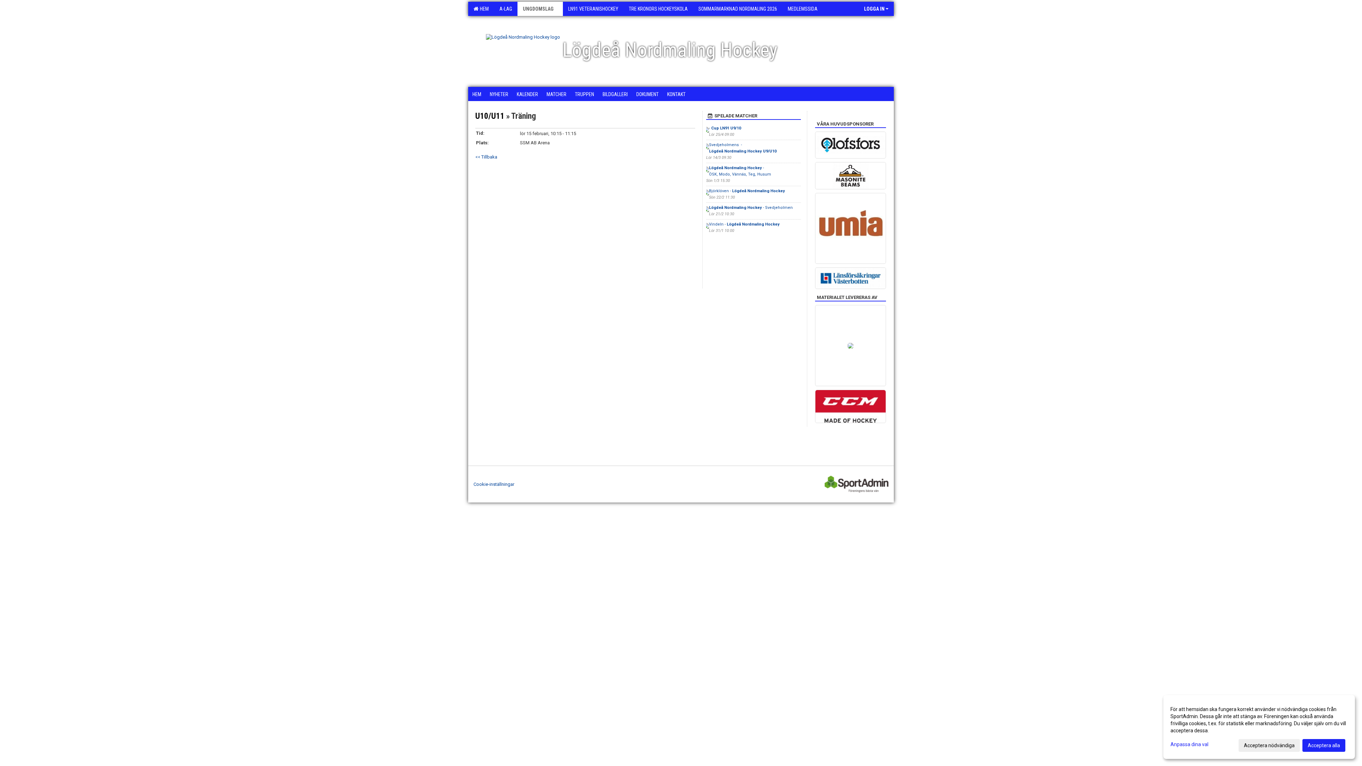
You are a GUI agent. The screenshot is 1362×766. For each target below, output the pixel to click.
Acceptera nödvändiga (1269, 745)
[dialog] (1259, 727)
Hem (483, 9)
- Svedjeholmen (751, 207)
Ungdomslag (538, 9)
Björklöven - (747, 191)
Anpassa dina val (1189, 744)
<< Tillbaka (486, 157)
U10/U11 (489, 116)
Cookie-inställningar (494, 484)
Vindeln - (744, 224)
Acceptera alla (1324, 745)
